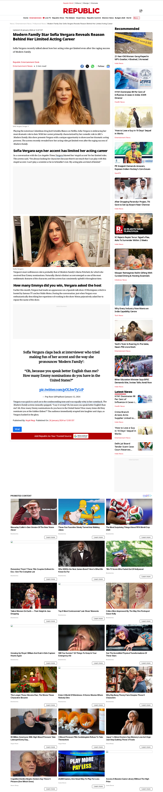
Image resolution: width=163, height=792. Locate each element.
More (136, 18)
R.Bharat (78, 3)
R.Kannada (94, 3)
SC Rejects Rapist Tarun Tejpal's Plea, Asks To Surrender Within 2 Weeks (132, 239)
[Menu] (139, 10)
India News (119, 63)
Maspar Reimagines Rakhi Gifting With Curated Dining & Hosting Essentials (133, 274)
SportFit (118, 173)
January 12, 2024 (72, 396)
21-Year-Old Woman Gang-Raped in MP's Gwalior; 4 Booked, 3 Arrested (132, 58)
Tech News (119, 315)
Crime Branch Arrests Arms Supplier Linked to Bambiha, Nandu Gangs (124, 418)
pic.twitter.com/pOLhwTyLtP (61, 389)
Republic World (68, 3)
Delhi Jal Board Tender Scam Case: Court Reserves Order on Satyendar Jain (125, 449)
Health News (120, 102)
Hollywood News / (40, 24)
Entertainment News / (24, 24)
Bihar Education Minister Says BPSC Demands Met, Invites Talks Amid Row (133, 381)
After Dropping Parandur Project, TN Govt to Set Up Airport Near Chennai (132, 203)
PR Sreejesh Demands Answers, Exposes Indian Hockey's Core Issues (132, 168)
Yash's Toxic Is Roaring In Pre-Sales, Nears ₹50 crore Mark (132, 346)
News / (12, 24)
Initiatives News (121, 280)
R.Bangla (86, 3)
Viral (17, 429)
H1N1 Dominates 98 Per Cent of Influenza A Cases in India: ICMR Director (130, 94)
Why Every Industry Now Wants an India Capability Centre (132, 310)
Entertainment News (23, 66)
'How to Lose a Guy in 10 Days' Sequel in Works (133, 132)
